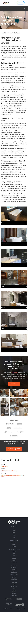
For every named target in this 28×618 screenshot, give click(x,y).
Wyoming (14, 593)
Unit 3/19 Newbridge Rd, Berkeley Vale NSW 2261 (12, 476)
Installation (14, 562)
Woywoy (14, 591)
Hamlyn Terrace (14, 574)
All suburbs (14, 595)
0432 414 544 (21, 2)
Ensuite (14, 551)
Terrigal (14, 588)
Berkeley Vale (14, 567)
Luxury (14, 560)
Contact (14, 532)
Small (14, 553)
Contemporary (14, 556)
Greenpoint (14, 572)
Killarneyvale (14, 579)
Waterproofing (14, 542)
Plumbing (14, 544)
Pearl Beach (14, 586)
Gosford (14, 570)
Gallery (14, 534)
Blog (14, 537)
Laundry (14, 546)
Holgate (14, 576)
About (14, 530)
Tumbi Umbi (14, 590)
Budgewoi (14, 569)
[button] (24, 8)
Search (14, 535)
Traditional (14, 555)
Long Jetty (14, 584)
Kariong (14, 577)
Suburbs (7, 32)
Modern (14, 558)
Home (2, 32)
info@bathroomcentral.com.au (9, 470)
